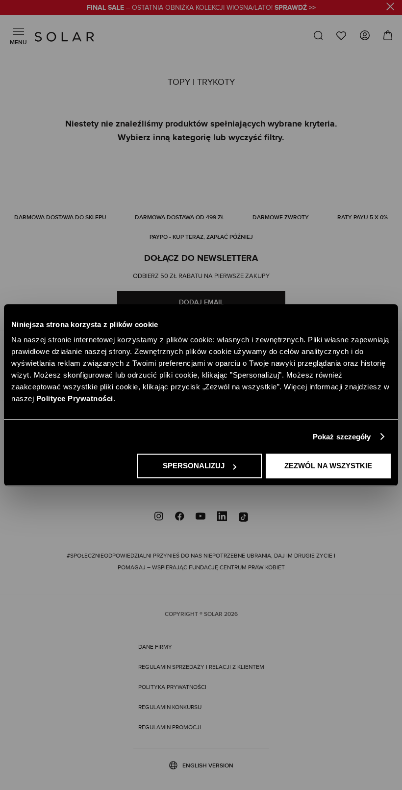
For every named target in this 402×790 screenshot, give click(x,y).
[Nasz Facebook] (179, 517)
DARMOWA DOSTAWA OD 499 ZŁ (179, 217)
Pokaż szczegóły (342, 437)
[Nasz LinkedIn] (222, 517)
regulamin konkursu (169, 707)
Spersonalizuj (194, 465)
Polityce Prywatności (74, 398)
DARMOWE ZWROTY (280, 217)
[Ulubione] (341, 35)
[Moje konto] (365, 38)
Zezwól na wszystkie (328, 465)
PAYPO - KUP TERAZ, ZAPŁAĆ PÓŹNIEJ (201, 237)
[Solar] (64, 37)
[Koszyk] (384, 35)
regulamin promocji (169, 727)
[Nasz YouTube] (200, 517)
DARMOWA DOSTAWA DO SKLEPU (60, 217)
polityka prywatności (172, 687)
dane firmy (155, 646)
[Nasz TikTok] (243, 517)
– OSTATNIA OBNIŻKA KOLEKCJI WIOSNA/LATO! (201, 8)
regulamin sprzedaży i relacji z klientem (201, 666)
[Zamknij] (390, 8)
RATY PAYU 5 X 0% (362, 217)
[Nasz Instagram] (158, 517)
